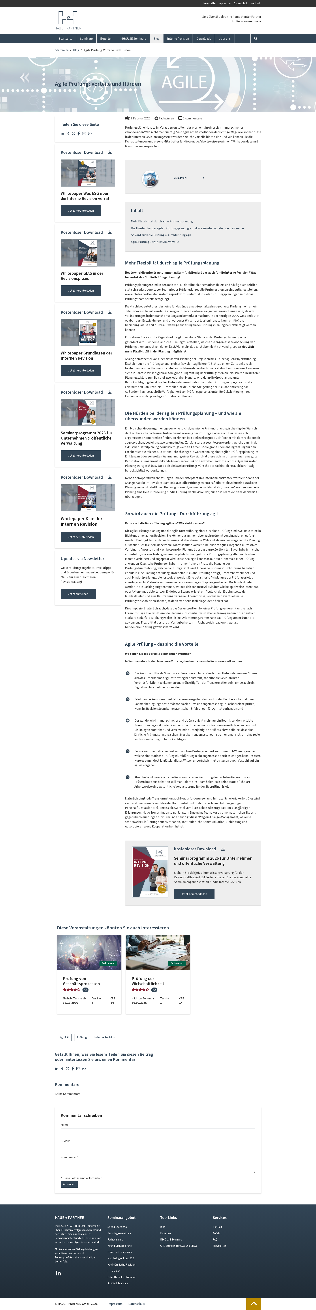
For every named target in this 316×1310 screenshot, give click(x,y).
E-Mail (65, 1141)
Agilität (64, 1037)
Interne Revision (104, 1037)
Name (65, 1125)
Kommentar (69, 1157)
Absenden (69, 1184)
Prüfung (82, 1037)
